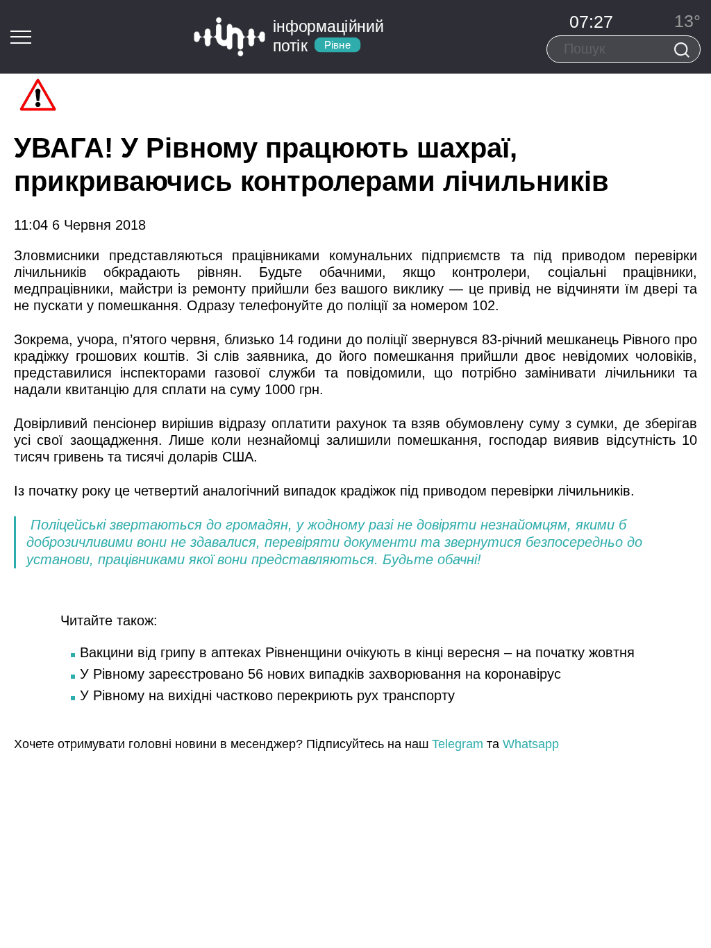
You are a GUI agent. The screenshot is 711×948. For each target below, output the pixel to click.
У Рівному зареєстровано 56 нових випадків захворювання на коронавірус (320, 674)
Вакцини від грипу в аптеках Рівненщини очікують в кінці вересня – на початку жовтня (357, 652)
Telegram (457, 744)
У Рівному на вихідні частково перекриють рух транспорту (267, 695)
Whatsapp (531, 744)
